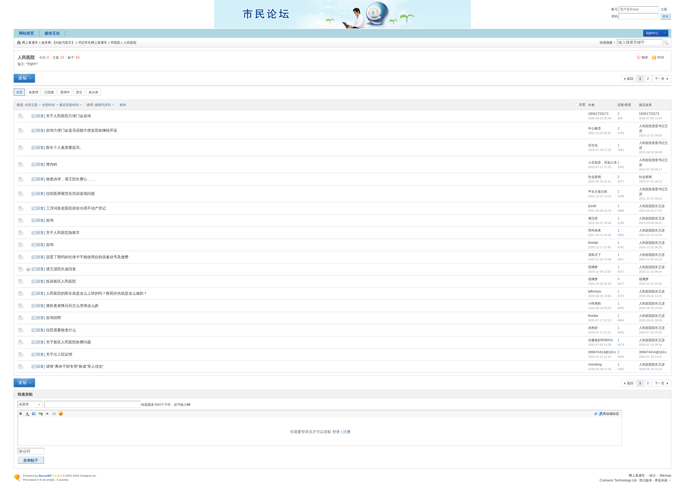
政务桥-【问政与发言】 (58, 42)
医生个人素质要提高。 (64, 147)
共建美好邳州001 (600, 340)
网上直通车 (30, 42)
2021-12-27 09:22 (650, 198)
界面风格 (661, 480)
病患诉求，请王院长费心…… (70, 179)
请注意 (593, 218)
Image (34, 413)
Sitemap (665, 475)
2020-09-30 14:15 (650, 296)
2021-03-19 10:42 (650, 235)
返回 (630, 79)
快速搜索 (606, 42)
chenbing (595, 364)
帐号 (614, 9)
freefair (593, 243)
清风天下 (594, 255)
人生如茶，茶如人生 (602, 162)
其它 (79, 92)
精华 (645, 57)
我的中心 (652, 33)
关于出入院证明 (59, 354)
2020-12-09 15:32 (650, 259)
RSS (660, 57)
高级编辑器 (611, 414)
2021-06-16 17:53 (650, 210)
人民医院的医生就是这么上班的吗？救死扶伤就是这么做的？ (96, 293)
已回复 (49, 92)
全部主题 (31, 105)
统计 (652, 475)
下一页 (659, 79)
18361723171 (598, 114)
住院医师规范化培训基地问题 (70, 193)
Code (54, 413)
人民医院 (130, 42)
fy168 (592, 206)
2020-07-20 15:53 (650, 332)
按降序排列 (103, 105)
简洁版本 (645, 480)
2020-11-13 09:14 (650, 271)
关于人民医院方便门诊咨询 (68, 116)
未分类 (93, 92)
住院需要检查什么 (61, 330)
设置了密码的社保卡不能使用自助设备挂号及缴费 (87, 257)
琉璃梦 (593, 267)
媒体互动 (52, 33)
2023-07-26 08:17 (650, 169)
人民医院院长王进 (652, 206)
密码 (614, 16)
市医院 (115, 42)
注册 (664, 9)
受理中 (65, 92)
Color (27, 413)
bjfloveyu (594, 291)
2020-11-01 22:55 (650, 283)
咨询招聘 (53, 318)
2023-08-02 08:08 (650, 152)
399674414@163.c (602, 352)
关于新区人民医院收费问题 (68, 342)
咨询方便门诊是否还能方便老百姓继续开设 (81, 130)
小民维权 (594, 303)
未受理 (33, 92)
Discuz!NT (45, 475)
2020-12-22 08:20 (650, 247)
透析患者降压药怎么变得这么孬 (72, 305)
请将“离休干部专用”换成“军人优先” (75, 366)
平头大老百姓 (597, 191)
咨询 (50, 220)
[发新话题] (24, 81)
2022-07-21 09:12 (650, 181)
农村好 (593, 328)
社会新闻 (594, 177)
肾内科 (51, 164)
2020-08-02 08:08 (650, 320)
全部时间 (48, 105)
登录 (336, 432)
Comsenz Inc (88, 475)
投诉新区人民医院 (61, 281)
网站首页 (26, 33)
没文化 (593, 145)
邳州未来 (594, 230)
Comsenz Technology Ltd (618, 480)
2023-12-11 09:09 (650, 135)
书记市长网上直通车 (92, 42)
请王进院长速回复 (61, 269)
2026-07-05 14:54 (650, 118)
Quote (47, 413)
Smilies (60, 413)
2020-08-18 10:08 (650, 308)
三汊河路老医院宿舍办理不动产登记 (76, 208)
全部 (19, 92)
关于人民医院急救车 (63, 232)
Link (40, 413)
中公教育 (594, 128)
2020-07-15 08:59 (650, 344)
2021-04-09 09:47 (650, 223)
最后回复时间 (69, 105)
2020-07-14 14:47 (650, 356)
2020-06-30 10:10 (650, 369)
